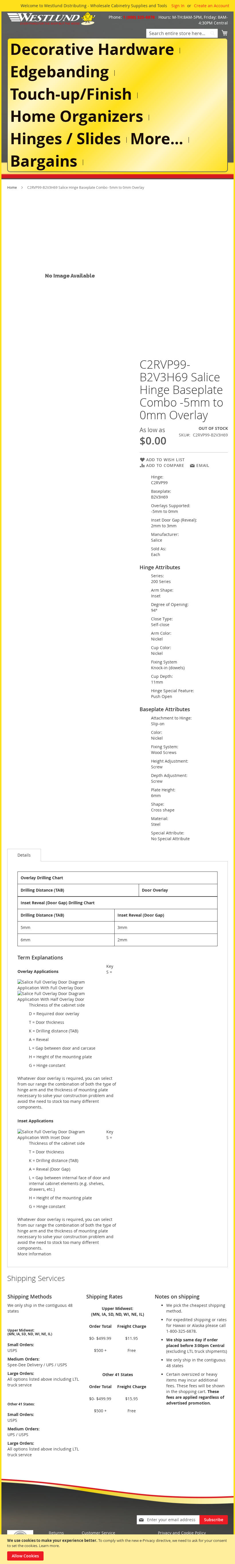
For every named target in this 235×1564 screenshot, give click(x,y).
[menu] (117, 105)
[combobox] (182, 33)
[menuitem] (93, 49)
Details (24, 855)
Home (12, 187)
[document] (118, 1549)
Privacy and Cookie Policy (182, 1533)
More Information (34, 1254)
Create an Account (211, 5)
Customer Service (98, 1533)
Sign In (178, 5)
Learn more (49, 1545)
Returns (56, 1533)
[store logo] (51, 18)
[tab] (24, 855)
